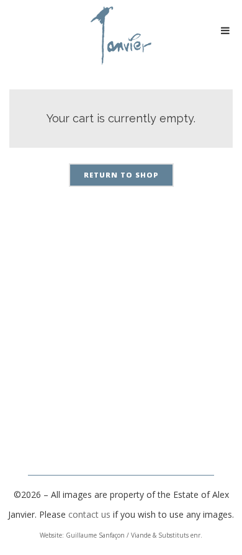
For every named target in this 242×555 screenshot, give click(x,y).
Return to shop (121, 174)
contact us (89, 514)
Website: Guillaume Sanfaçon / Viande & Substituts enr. (121, 535)
